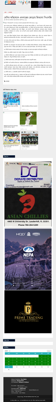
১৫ (41, 361)
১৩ (29, 361)
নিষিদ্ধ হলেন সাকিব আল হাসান (26, 126)
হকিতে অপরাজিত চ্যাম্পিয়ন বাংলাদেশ (29, 106)
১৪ (35, 361)
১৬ (48, 361)
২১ (35, 364)
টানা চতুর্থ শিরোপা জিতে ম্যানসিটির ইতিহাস (11, 106)
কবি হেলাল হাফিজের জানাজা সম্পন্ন (30, 396)
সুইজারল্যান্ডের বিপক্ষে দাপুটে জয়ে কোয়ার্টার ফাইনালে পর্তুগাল (11, 126)
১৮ (16, 364)
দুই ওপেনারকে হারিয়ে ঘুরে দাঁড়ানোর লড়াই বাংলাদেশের (11, 146)
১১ (16, 361)
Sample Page (20, 396)
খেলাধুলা (10, 12)
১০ (8, 361)
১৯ (23, 364)
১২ (23, 361)
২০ (29, 364)
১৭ (8, 364)
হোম (5, 12)
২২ (42, 364)
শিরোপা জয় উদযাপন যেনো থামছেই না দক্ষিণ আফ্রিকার (29, 146)
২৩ (48, 364)
